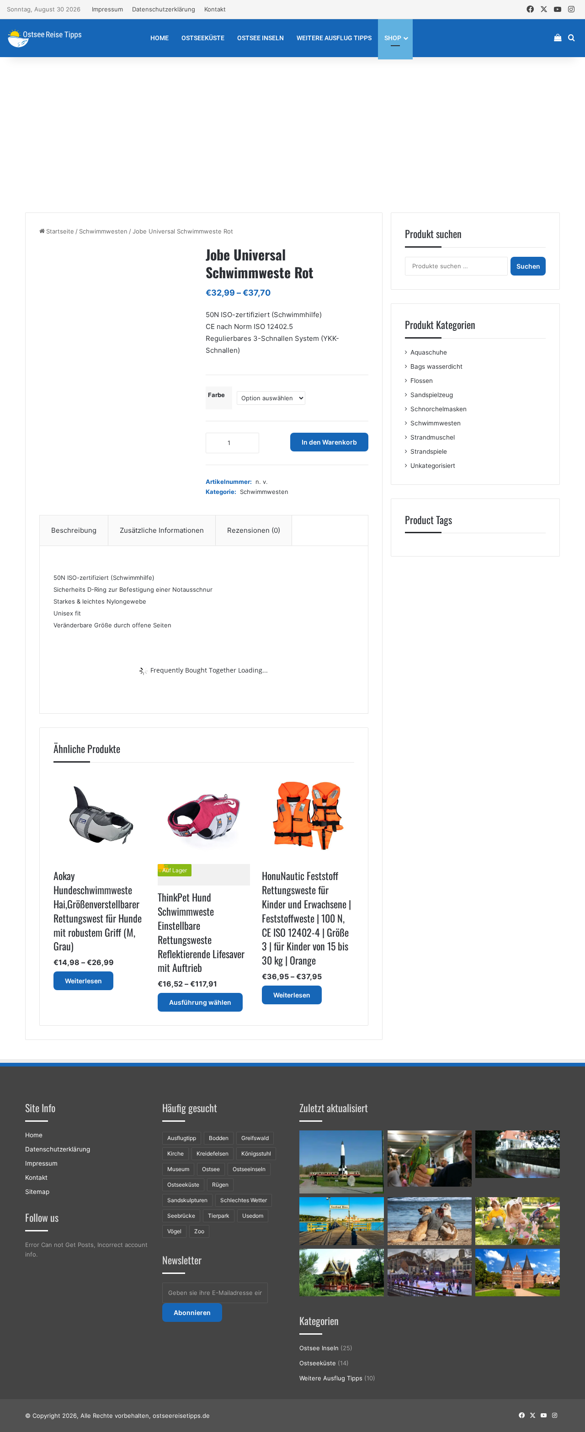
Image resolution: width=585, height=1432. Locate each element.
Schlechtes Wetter (243, 1200)
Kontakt (215, 9)
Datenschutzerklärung (163, 9)
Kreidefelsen (213, 1153)
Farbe (216, 394)
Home (159, 38)
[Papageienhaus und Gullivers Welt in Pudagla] (430, 1158)
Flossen (421, 380)
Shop (392, 38)
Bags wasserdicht (436, 366)
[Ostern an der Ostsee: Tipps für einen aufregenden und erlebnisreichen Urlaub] (517, 1221)
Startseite (60, 231)
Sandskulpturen (187, 1200)
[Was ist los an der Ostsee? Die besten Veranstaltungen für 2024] (430, 1272)
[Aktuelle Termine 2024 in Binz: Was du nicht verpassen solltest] (341, 1221)
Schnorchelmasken (438, 409)
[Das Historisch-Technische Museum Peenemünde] (341, 1161)
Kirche (175, 1153)
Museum (178, 1169)
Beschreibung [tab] (73, 530)
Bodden (219, 1138)
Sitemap (37, 1191)
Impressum (107, 9)
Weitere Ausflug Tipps (334, 38)
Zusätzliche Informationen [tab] (162, 530)
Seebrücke (181, 1215)
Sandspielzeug (431, 394)
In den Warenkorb (329, 442)
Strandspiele (428, 451)
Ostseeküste (202, 38)
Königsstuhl (256, 1153)
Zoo (199, 1231)
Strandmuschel (432, 437)
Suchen (528, 266)
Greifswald (255, 1138)
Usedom (252, 1215)
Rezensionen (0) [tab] (253, 530)
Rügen (220, 1184)
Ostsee (211, 1169)
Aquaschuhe (428, 352)
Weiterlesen (83, 981)
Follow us (41, 1217)
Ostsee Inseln (260, 38)
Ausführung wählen (200, 1002)
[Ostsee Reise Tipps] (44, 38)
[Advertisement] (292, 135)
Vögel (174, 1231)
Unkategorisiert (432, 465)
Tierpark (218, 1215)
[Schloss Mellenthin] (517, 1154)
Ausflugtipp (181, 1138)
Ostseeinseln (249, 1169)
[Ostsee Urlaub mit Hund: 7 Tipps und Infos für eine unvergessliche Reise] (430, 1221)
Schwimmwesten (103, 231)
